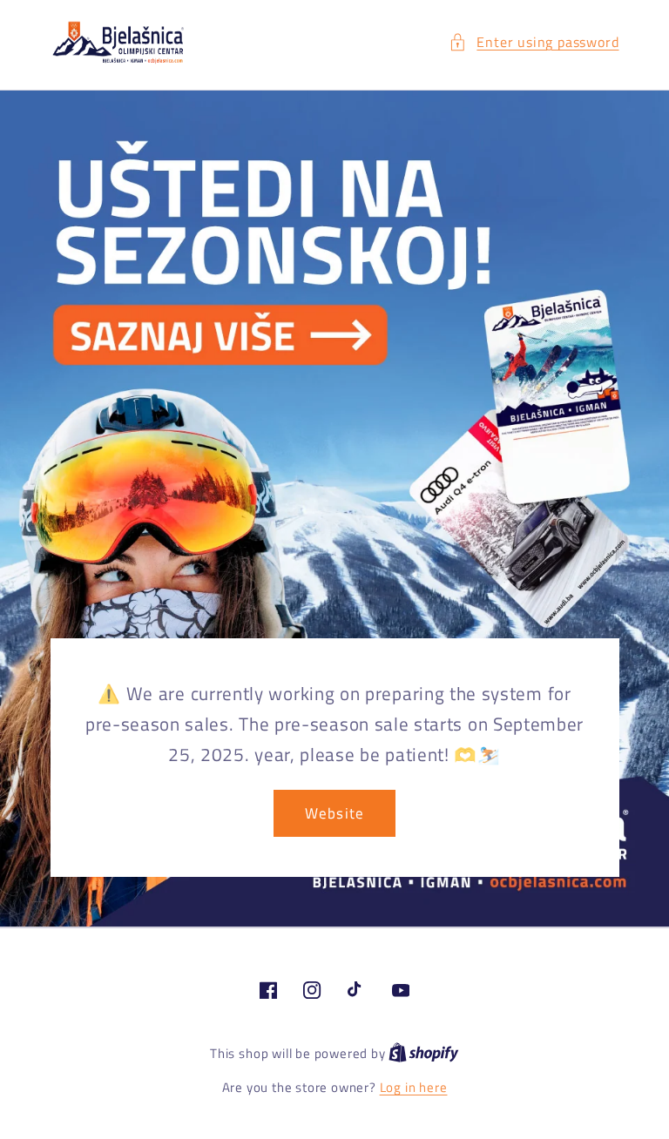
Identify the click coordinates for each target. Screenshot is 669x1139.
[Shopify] (424, 1053)
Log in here (414, 1087)
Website (334, 813)
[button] (533, 42)
